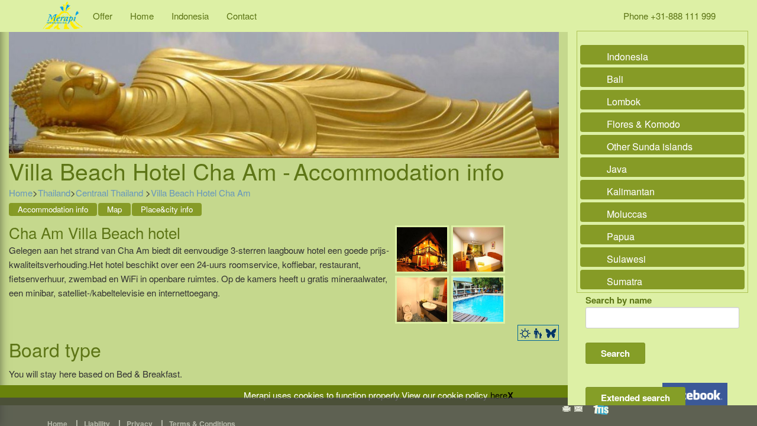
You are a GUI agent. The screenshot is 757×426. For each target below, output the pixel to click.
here (498, 395)
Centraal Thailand (110, 192)
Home (142, 15)
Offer (102, 15)
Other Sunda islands (650, 146)
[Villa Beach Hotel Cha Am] (422, 247)
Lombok (623, 101)
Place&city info (167, 209)
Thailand (54, 192)
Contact (242, 15)
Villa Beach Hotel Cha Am (201, 192)
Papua (621, 236)
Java (617, 169)
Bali (615, 79)
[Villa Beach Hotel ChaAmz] (478, 298)
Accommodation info (53, 209)
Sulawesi (626, 259)
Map (114, 209)
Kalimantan (631, 191)
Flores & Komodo (643, 124)
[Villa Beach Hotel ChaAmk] (478, 247)
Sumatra (624, 281)
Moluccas (627, 214)
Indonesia (190, 15)
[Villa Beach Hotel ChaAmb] (422, 298)
